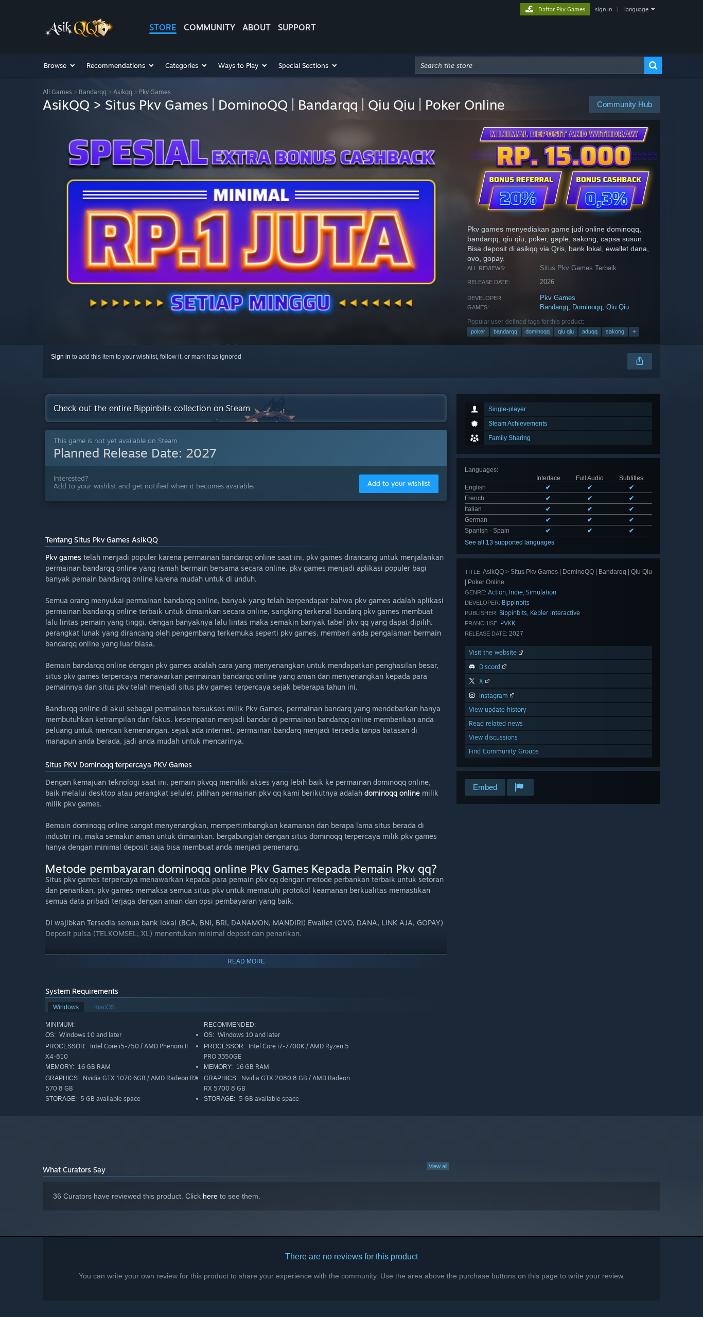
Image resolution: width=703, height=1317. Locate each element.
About (256, 27)
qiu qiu (566, 331)
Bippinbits (516, 602)
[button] (60, 65)
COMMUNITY (209, 27)
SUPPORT (297, 27)
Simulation (541, 592)
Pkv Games (557, 298)
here (210, 1196)
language (636, 9)
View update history (497, 709)
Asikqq (122, 92)
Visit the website (494, 652)
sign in (603, 9)
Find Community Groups (504, 751)
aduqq (589, 331)
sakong (615, 331)
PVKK (507, 623)
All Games (57, 92)
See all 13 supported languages (509, 542)
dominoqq (537, 331)
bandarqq (505, 331)
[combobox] (529, 65)
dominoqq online (392, 792)
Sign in (61, 356)
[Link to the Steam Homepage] (80, 35)
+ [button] (634, 331)
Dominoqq (587, 307)
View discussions (493, 737)
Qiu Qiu (617, 307)
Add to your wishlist (398, 483)
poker (478, 331)
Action (497, 592)
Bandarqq (93, 92)
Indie (516, 592)
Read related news (496, 723)
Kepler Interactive (555, 613)
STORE (163, 27)
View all (438, 1166)
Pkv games (63, 557)
